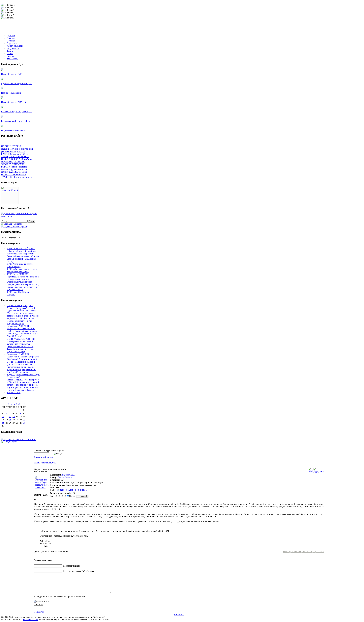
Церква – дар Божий (11, 93)
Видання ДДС (49, 462)
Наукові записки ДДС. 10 (13, 102)
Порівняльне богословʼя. (13, 130)
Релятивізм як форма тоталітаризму (20, 265)
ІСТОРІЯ (16, 146)
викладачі (15, 151)
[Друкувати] (319, 471)
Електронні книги (23, 177)
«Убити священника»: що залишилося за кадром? (22, 270)
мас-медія (17, 154)
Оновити (38, 604)
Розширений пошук (43, 457)
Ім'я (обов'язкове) (71, 566)
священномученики (10, 149)
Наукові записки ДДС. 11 (13, 74)
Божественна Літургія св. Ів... (15, 121)
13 (14, 416)
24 (3, 423)
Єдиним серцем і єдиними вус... (16, 83)
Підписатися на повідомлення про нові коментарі (61, 596)
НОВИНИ (6, 146)
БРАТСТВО (7, 154)
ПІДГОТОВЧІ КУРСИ (12, 159)
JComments (179, 614)
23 (24, 419)
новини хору (7, 169)
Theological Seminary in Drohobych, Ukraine (303, 551)
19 (10, 419)
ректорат (5, 151)
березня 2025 (14, 404)
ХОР (22, 151)
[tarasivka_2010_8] (9, 190)
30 (24, 423)
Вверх (37, 462)
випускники (27, 149)
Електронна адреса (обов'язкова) (78, 571)
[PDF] (311, 471)
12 (10, 416)
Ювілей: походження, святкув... (16, 111)
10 (3, 416)
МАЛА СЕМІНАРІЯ (19, 156)
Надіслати (39, 612)
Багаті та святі (13, 392)
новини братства (19, 167)
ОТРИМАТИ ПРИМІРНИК (73, 490)
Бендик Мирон (65, 477)
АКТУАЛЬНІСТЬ (18, 172)
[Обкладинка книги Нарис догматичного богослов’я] (41, 487)
